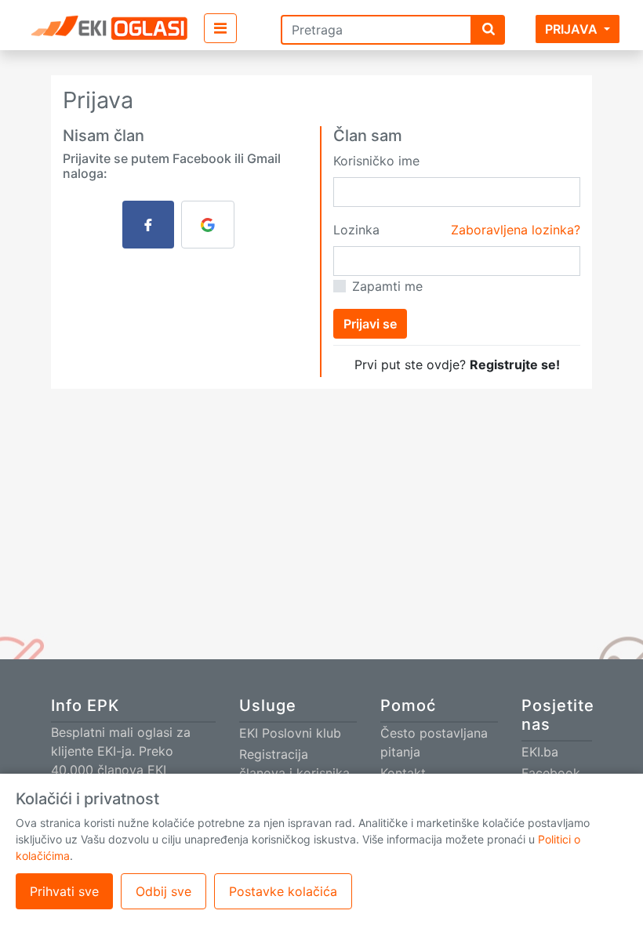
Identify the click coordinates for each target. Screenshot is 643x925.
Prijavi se (370, 324)
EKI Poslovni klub (290, 733)
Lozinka (356, 230)
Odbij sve (163, 891)
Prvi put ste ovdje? (457, 364)
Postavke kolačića (283, 891)
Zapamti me (387, 286)
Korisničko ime (376, 161)
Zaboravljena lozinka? (515, 230)
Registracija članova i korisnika (294, 763)
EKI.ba (539, 752)
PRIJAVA (571, 29)
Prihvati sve (64, 891)
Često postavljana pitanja (434, 742)
